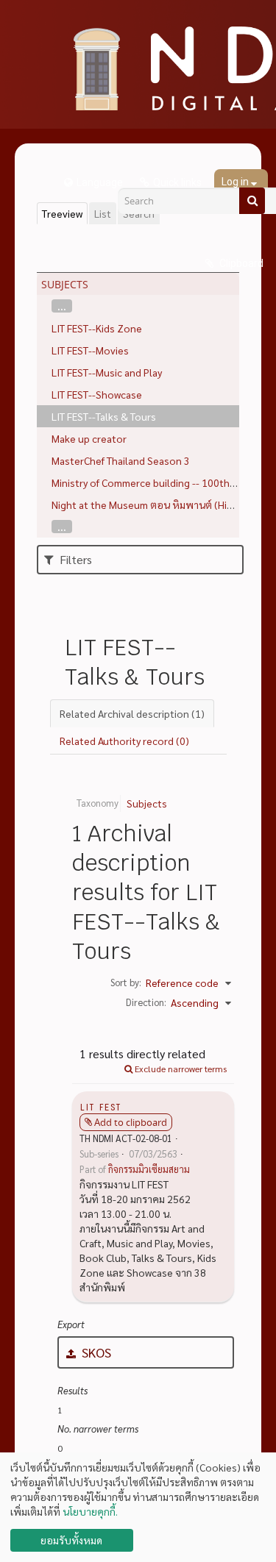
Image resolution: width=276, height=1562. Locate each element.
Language (100, 182)
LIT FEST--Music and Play (107, 372)
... (61, 306)
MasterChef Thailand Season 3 (121, 460)
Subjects (147, 803)
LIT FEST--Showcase (97, 394)
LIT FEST (100, 1106)
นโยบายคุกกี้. (90, 1511)
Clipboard (240, 263)
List (102, 213)
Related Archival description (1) (132, 713)
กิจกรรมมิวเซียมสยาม (149, 1169)
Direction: (146, 1002)
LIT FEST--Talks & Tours (104, 416)
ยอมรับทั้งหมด (71, 1540)
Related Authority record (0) (124, 740)
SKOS (95, 1352)
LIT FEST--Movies (90, 350)
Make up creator (89, 438)
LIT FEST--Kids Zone (97, 328)
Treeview (62, 213)
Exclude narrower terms (179, 1068)
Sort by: (125, 982)
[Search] (252, 201)
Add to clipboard (130, 1122)
